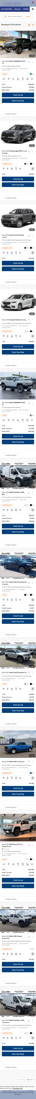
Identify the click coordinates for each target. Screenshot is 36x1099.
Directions (17, 9)
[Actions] (32, 62)
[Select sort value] (32, 24)
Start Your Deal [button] (18, 101)
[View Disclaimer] (32, 79)
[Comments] (32, 168)
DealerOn (15, 1090)
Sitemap (20, 1090)
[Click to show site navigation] (33, 9)
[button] (6, 9)
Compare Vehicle (10, 114)
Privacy (25, 1090)
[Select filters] (29, 24)
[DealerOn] (18, 1088)
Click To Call (18, 95)
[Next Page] (22, 1079)
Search (28, 16)
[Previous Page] (19, 1079)
